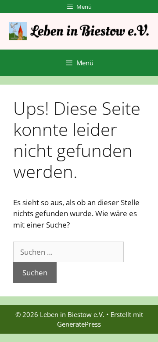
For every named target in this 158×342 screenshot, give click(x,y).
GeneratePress (79, 324)
